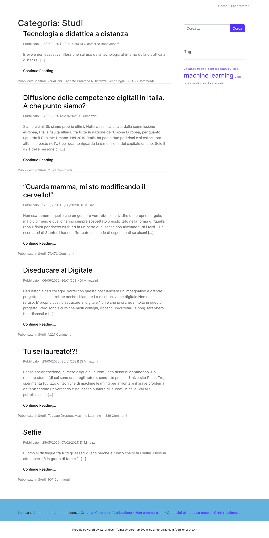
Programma (240, 6)
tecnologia (116, 81)
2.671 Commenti (60, 170)
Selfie (32, 432)
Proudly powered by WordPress (93, 529)
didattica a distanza (92, 81)
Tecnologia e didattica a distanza (75, 34)
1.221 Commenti (59, 334)
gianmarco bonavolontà (101, 44)
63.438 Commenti (140, 81)
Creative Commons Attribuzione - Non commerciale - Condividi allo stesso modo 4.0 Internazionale (160, 512)
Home (223, 6)
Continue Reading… (39, 71)
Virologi (219, 83)
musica (187, 83)
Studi (42, 81)
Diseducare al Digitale (57, 270)
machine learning (88, 416)
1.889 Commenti (115, 416)
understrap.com (163, 529)
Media (238, 76)
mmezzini (90, 116)
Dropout (67, 416)
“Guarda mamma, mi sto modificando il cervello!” (84, 191)
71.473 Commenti (61, 254)
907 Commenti (59, 479)
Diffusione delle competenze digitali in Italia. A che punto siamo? (93, 102)
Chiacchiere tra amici (195, 68)
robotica (197, 83)
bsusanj (89, 205)
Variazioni (54, 81)
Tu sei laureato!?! (50, 351)
